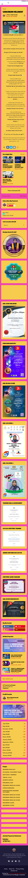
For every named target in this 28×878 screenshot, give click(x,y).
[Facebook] (7, 147)
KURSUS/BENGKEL (8, 788)
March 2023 (14, 750)
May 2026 (14, 726)
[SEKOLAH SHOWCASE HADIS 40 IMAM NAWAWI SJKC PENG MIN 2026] (8, 159)
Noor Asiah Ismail (8, 678)
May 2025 (14, 734)
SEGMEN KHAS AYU (9, 769)
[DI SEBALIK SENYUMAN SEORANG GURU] (20, 159)
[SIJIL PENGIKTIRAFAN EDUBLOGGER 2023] (6, 656)
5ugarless (5, 688)
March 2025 (14, 736)
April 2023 (14, 747)
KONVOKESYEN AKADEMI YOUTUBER (11, 791)
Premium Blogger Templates (17, 873)
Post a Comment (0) (14, 190)
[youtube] (15, 861)
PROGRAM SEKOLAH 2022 (11, 785)
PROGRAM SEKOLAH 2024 (11, 797)
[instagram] (19, 861)
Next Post (23, 196)
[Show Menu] (2, 4)
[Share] (24, 15)
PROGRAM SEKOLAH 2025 (11, 800)
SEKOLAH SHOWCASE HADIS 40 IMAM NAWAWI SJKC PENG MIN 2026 (7, 166)
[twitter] (12, 861)
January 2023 (14, 755)
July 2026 (14, 723)
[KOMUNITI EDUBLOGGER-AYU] (6, 663)
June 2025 (14, 731)
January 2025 (14, 739)
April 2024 (14, 744)
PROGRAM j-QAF (8, 782)
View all (22, 154)
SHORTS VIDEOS (8, 780)
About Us (11, 868)
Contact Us (14, 870)
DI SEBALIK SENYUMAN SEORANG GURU (19, 166)
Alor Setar (6, 212)
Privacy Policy (20, 868)
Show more (10, 698)
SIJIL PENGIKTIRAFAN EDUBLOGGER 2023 (16, 655)
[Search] (8, 2)
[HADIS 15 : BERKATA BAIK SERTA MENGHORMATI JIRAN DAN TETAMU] (6, 670)
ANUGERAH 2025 (8, 802)
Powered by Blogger (10, 685)
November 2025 (14, 729)
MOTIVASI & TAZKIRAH (9, 774)
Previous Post (6, 196)
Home (4, 8)
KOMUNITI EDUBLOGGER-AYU (18, 662)
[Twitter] (11, 147)
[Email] (14, 147)
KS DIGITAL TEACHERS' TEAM (12, 772)
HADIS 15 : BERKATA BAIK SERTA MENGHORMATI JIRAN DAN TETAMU (17, 670)
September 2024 (14, 742)
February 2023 (14, 752)
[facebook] (9, 861)
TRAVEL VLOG (7, 777)
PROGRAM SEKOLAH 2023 (11, 794)
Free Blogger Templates (18, 874)
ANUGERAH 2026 (8, 805)
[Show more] (17, 147)
